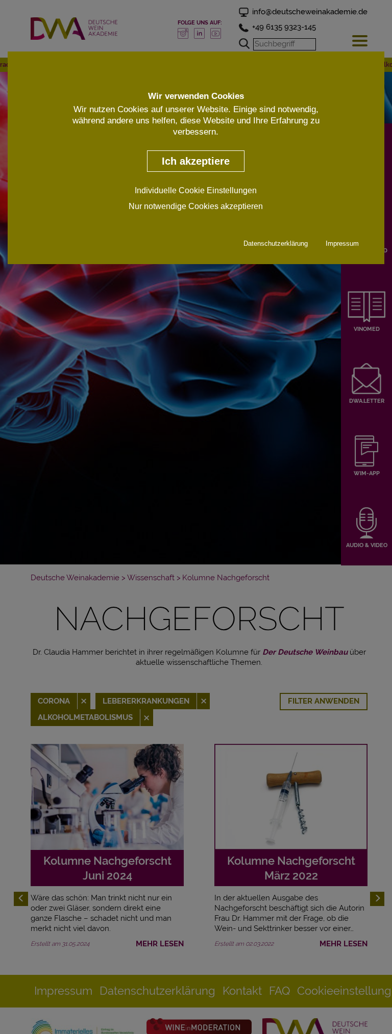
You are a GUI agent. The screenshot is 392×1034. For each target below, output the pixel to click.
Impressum (342, 243)
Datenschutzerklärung (275, 243)
